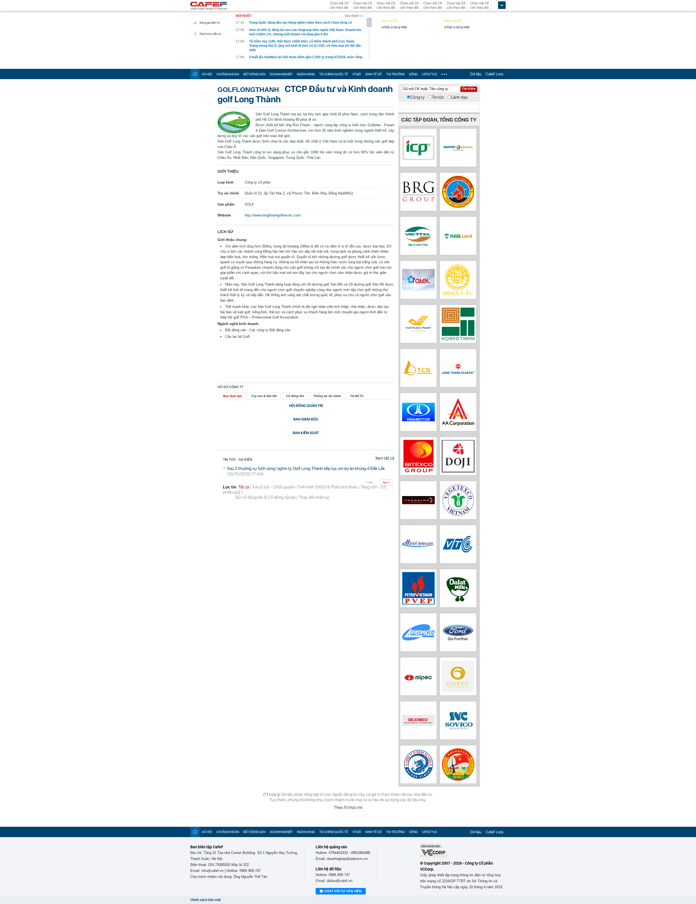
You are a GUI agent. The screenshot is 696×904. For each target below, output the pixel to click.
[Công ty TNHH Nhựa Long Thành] (458, 376)
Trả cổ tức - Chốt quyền (273, 487)
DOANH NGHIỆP (281, 74)
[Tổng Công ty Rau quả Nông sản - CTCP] (458, 515)
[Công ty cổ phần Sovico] (458, 729)
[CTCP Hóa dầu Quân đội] (418, 691)
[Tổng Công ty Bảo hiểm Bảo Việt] (458, 150)
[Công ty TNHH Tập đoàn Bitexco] (418, 470)
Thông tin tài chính (327, 396)
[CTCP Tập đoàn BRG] (418, 200)
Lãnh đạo (459, 97)
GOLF (249, 204)
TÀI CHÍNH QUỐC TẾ (333, 74)
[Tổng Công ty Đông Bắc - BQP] (458, 206)
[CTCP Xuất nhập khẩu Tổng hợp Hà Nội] (418, 724)
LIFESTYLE (429, 74)
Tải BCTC (357, 396)
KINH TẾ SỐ (373, 74)
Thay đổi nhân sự (314, 497)
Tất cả (243, 487)
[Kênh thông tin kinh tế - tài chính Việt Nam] (208, 6)
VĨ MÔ (356, 74)
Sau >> (386, 482)
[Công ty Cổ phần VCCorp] (433, 856)
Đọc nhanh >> (354, 16)
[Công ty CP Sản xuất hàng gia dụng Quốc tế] (418, 158)
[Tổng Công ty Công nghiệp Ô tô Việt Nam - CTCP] (418, 419)
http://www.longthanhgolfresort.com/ (273, 215)
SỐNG (413, 74)
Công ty (417, 97)
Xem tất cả (384, 458)
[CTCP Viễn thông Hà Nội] (418, 555)
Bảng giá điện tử (210, 22)
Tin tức (438, 97)
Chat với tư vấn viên (343, 891)
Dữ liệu (475, 74)
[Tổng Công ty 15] (458, 779)
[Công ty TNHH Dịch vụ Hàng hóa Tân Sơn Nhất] (418, 375)
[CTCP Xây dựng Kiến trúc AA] (458, 424)
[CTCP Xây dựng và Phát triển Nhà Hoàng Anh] (458, 237)
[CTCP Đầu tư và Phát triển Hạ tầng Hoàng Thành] (458, 338)
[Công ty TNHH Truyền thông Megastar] (418, 502)
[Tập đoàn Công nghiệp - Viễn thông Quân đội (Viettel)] (418, 247)
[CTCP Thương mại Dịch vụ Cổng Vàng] (458, 690)
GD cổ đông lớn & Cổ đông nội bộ (265, 497)
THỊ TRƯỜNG (395, 74)
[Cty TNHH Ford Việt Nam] (458, 639)
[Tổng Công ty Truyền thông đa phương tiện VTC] (458, 555)
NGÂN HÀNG (306, 74)
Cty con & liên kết (264, 396)
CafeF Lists (495, 74)
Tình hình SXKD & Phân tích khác (327, 487)
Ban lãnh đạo (232, 396)
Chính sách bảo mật (205, 900)
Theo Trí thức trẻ (348, 807)
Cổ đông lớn (295, 396)
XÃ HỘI (207, 74)
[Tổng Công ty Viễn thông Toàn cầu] (418, 289)
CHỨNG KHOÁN (227, 74)
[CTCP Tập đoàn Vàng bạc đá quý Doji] (458, 470)
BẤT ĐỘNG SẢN (254, 74)
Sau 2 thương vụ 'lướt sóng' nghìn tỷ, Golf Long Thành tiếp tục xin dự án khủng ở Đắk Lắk (306, 468)
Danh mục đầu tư (210, 34)
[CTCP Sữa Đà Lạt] (458, 603)
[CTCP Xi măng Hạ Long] (418, 777)
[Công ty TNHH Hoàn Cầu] (458, 294)
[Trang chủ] (194, 74)
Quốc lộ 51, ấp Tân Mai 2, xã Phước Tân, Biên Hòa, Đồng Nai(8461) (299, 193)
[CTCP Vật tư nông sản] (418, 639)
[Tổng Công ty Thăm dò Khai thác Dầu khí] (418, 603)
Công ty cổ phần (258, 182)
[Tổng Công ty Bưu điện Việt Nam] (418, 333)
